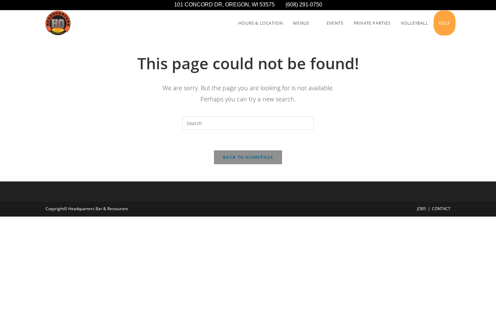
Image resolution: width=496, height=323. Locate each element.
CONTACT (441, 209)
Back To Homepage (248, 157)
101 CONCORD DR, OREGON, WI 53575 (229, 4)
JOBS (421, 209)
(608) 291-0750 (303, 4)
